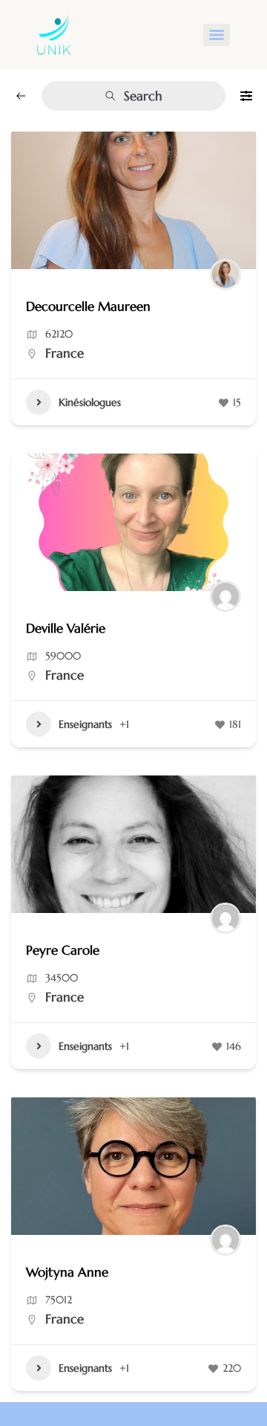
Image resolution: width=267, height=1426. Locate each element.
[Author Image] (225, 274)
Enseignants (85, 724)
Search (143, 96)
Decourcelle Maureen (88, 306)
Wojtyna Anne (67, 1272)
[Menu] (216, 35)
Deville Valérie (65, 628)
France (64, 353)
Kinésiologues (90, 402)
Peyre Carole (62, 950)
